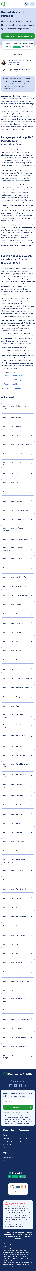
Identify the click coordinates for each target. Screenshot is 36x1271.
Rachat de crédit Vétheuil (12, 963)
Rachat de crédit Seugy (11, 851)
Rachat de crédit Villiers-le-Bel (14, 1037)
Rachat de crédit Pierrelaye (14, 376)
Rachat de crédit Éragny (12, 473)
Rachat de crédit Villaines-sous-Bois (15, 1000)
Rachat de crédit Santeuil (12, 823)
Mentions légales (8, 1157)
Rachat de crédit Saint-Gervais (14, 746)
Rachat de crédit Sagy (11, 706)
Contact (21, 1144)
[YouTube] (15, 1085)
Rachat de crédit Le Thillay (13, 559)
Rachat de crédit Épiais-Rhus (14, 454)
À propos (6, 1135)
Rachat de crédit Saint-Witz (13, 805)
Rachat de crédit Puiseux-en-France (16, 669)
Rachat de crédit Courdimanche (14, 435)
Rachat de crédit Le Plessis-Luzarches (13, 549)
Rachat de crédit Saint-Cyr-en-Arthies (14, 736)
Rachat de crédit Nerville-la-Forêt (15, 577)
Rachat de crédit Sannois (12, 814)
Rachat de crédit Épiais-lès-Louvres (16, 445)
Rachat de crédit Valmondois (14, 926)
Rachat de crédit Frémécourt (13, 492)
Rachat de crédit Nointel (12, 605)
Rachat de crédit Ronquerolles (14, 697)
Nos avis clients (23, 1135)
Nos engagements (8, 1141)
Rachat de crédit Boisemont (13, 426)
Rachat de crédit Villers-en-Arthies (16, 1019)
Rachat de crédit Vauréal (12, 944)
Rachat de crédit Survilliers (13, 870)
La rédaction (7, 1138)
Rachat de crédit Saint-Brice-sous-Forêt (16, 715)
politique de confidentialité (22, 1123)
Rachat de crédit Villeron (12, 1010)
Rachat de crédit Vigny (11, 990)
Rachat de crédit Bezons (12, 417)
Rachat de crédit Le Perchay (13, 519)
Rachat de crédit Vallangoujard (14, 917)
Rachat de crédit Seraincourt (13, 842)
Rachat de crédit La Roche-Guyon (15, 510)
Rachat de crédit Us (10, 907)
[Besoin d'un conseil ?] (26, 4)
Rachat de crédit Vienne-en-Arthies (16, 981)
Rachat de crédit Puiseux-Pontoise (16, 678)
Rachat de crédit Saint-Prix (13, 796)
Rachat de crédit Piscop (12, 380)
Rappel (5, 1147)
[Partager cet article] (3, 70)
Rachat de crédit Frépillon (12, 501)
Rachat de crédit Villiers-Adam (14, 1028)
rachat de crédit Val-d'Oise (18, 84)
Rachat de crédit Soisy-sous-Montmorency (14, 860)
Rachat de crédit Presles (12, 660)
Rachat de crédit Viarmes (12, 972)
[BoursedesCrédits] (18, 1074)
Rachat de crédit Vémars (12, 953)
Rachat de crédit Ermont (12, 483)
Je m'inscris (16, 1107)
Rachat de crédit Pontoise (13, 388)
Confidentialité (7, 1160)
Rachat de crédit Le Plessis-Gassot (16, 539)
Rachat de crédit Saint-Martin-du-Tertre (16, 765)
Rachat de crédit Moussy (12, 568)
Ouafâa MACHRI (18, 60)
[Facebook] (20, 1085)
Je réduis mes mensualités (16, 36)
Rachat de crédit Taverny (12, 880)
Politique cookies (8, 1164)
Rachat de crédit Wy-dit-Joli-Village (14, 1056)
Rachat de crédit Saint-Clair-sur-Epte (15, 726)
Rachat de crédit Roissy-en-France (16, 688)
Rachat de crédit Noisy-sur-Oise (15, 595)
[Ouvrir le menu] (32, 4)
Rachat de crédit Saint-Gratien (14, 755)
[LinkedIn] (10, 1085)
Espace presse (23, 1141)
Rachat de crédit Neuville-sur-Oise (16, 586)
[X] (25, 1085)
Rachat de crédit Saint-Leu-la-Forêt (14, 775)
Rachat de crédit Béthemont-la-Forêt (15, 407)
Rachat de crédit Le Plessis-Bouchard (13, 529)
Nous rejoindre (7, 1144)
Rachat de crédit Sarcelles (12, 832)
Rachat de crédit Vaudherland (14, 935)
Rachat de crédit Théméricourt (14, 889)
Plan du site (6, 1167)
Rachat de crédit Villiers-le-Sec (14, 1047)
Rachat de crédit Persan (13, 384)
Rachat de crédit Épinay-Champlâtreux (12, 463)
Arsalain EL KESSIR (13, 62)
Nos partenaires (24, 1138)
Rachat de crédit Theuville (12, 898)
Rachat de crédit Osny (11, 614)
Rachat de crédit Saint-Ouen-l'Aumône (14, 786)
